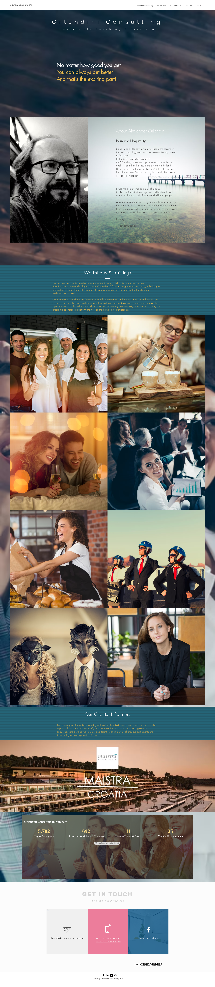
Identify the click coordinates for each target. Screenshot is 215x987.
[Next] (201, 776)
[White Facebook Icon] (148, 929)
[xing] (111, 975)
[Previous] (13, 776)
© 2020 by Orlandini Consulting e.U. (107, 979)
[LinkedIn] (107, 975)
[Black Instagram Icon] (115, 975)
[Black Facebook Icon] (103, 975)
